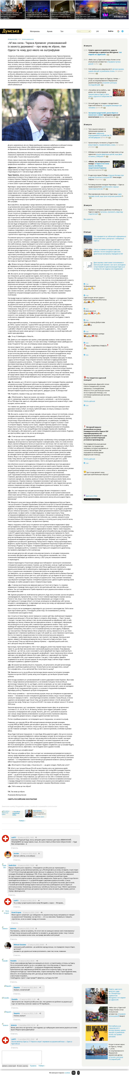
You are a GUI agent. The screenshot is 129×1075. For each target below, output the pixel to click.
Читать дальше (89, 401)
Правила (33, 1066)
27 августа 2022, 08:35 (26, 961)
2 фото (42, 817)
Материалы (35, 31)
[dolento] (5, 929)
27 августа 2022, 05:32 (29, 853)
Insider (16, 853)
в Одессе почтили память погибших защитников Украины (98, 166)
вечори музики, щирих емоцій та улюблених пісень (106, 70)
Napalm (17, 987)
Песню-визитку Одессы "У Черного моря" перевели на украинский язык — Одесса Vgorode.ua (41, 1043)
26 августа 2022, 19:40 (31, 912)
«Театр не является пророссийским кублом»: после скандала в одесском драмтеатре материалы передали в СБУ (108, 251)
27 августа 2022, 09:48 (36, 945)
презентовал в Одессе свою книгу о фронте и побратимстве (100, 95)
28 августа (88, 205)
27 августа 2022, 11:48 (29, 1013)
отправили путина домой (117, 1015)
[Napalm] (7, 986)
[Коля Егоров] (5, 913)
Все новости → (89, 219)
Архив (49, 31)
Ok (74, 1073)
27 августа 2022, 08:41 (29, 987)
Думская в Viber (91, 496)
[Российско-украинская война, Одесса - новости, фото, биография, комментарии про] (7, 814)
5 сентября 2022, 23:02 (26, 1039)
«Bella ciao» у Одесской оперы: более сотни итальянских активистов (104, 61)
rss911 (13, 837)
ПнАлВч (13, 961)
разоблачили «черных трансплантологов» (103, 188)
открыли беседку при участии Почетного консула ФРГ (106, 176)
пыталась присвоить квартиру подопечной (105, 213)
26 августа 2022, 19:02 (26, 837)
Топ (61, 31)
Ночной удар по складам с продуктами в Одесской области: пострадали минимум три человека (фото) (37, 15)
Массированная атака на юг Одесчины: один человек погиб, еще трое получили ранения (87, 16)
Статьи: (87, 232)
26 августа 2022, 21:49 (26, 928)
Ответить (14, 848)
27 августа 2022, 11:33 (27, 999)
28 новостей (36, 817)
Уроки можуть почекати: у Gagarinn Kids (103, 143)
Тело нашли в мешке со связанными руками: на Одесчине (97, 131)
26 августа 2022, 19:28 (26, 865)
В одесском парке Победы (98, 175)
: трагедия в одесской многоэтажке (104, 116)
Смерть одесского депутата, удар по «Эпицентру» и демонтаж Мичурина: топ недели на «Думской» (11, 15)
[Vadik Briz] (4, 867)
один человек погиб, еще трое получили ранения (105, 195)
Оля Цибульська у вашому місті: (100, 69)
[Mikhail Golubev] (7, 949)
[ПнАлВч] (5, 961)
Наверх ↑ (22, 821)
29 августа (88, 124)
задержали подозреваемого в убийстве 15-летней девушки (100, 135)
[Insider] (7, 857)
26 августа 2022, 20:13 (28, 900)
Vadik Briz (12, 865)
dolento (13, 928)
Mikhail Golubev (20, 945)
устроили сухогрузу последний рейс (116, 1058)
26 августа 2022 (12, 39)
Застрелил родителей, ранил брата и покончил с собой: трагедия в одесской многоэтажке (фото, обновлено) (62, 15)
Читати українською (28, 39)
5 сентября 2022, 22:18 (27, 1025)
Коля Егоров (16, 912)
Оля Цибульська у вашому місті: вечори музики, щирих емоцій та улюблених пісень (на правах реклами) (117, 1031)
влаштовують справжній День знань (102, 145)
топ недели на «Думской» (105, 53)
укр (97, 31)
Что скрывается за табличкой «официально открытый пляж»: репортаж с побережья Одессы (110, 238)
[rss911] (5, 841)
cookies (67, 1073)
